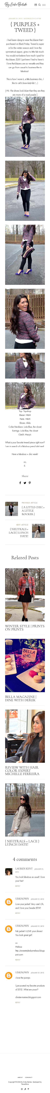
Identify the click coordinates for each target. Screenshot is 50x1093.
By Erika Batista (26, 1082)
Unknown (22, 898)
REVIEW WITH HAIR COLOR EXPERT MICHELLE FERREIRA (22, 770)
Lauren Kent (24, 868)
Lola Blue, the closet (32, 426)
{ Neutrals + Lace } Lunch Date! (22, 843)
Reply (17, 886)
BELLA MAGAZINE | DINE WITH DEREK (20, 698)
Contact (28, 1077)
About (20, 1077)
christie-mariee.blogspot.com (28, 997)
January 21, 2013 (37, 899)
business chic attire (32, 18)
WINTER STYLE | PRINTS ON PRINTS (24, 627)
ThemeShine (25, 1084)
